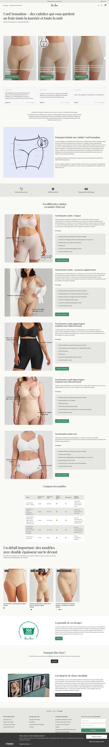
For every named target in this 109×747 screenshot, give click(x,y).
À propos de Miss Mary (15, 5)
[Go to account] (98, 5)
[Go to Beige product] (56, 609)
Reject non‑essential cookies (96, 741)
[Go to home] (54, 5)
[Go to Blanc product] (57, 609)
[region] (54, 58)
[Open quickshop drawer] (25, 571)
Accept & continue (97, 736)
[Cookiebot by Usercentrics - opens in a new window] (9, 744)
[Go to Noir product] (31, 609)
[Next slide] (105, 58)
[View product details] (15, 605)
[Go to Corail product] (60, 609)
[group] (19, 58)
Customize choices (24, 744)
